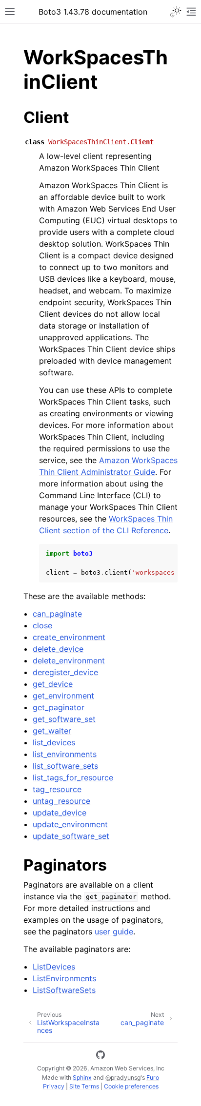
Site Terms (84, 1086)
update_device (59, 812)
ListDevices (54, 966)
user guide (114, 931)
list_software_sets (65, 766)
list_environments (65, 754)
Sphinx (82, 1077)
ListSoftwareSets (64, 990)
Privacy (53, 1086)
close (42, 625)
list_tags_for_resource (73, 777)
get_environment (63, 695)
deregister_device (65, 672)
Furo (152, 1077)
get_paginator (58, 707)
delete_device (58, 649)
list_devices (54, 742)
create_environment (69, 637)
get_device (53, 684)
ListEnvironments (64, 978)
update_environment (70, 824)
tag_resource (57, 789)
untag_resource (61, 801)
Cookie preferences (131, 1086)
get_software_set (64, 719)
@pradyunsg (123, 1077)
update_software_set (71, 836)
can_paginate (57, 614)
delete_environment (69, 660)
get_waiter (52, 731)
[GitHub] (100, 1056)
